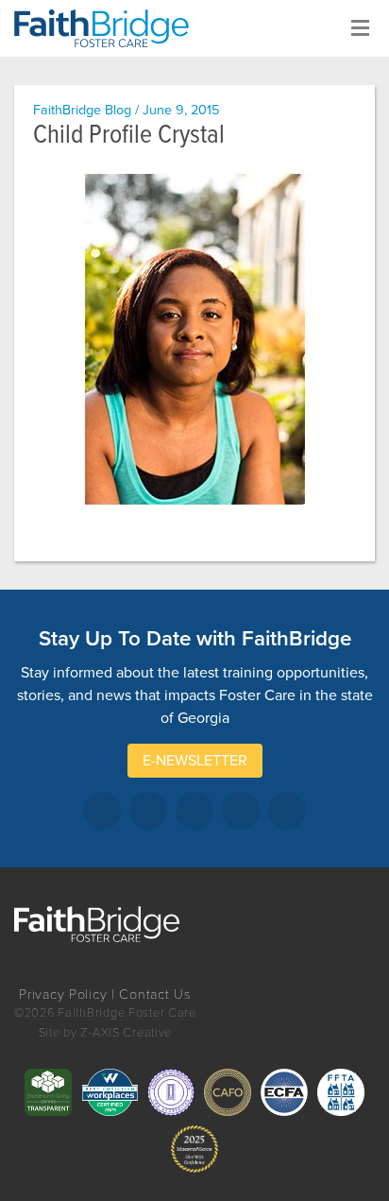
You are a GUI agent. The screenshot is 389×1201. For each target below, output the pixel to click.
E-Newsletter (195, 760)
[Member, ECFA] (284, 1092)
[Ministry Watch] (194, 1149)
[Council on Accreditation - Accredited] (170, 1092)
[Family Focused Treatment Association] (340, 1092)
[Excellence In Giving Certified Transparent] (48, 1092)
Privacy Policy (63, 995)
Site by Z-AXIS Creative (106, 1032)
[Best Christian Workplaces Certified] (109, 1092)
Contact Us (155, 995)
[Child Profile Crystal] (194, 339)
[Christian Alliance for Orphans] (227, 1092)
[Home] (108, 28)
